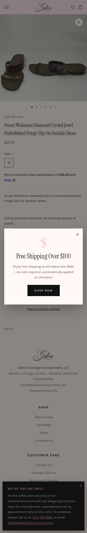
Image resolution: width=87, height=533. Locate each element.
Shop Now (43, 290)
